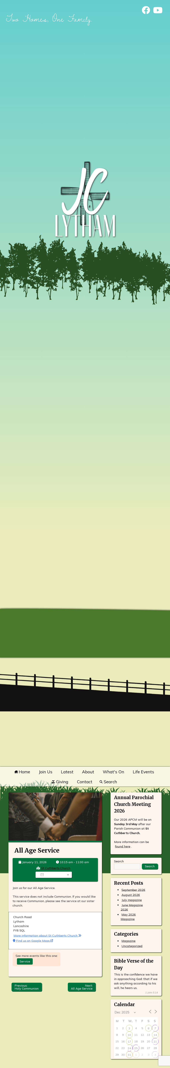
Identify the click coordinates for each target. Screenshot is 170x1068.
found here (122, 846)
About (88, 771)
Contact (84, 781)
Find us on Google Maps (32, 941)
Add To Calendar (56, 875)
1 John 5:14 (151, 992)
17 (129, 1041)
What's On (113, 771)
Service (25, 961)
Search (109, 781)
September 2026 (133, 890)
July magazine (132, 900)
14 (155, 1035)
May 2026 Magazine (128, 917)
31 (129, 1054)
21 (155, 1041)
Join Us (45, 771)
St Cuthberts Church (55, 868)
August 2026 (131, 895)
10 (129, 1035)
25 (136, 1048)
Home (24, 771)
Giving (61, 781)
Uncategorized (132, 946)
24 (129, 1048)
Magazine (128, 941)
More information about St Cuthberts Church (46, 935)
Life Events (143, 771)
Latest (67, 771)
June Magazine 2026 (132, 907)
